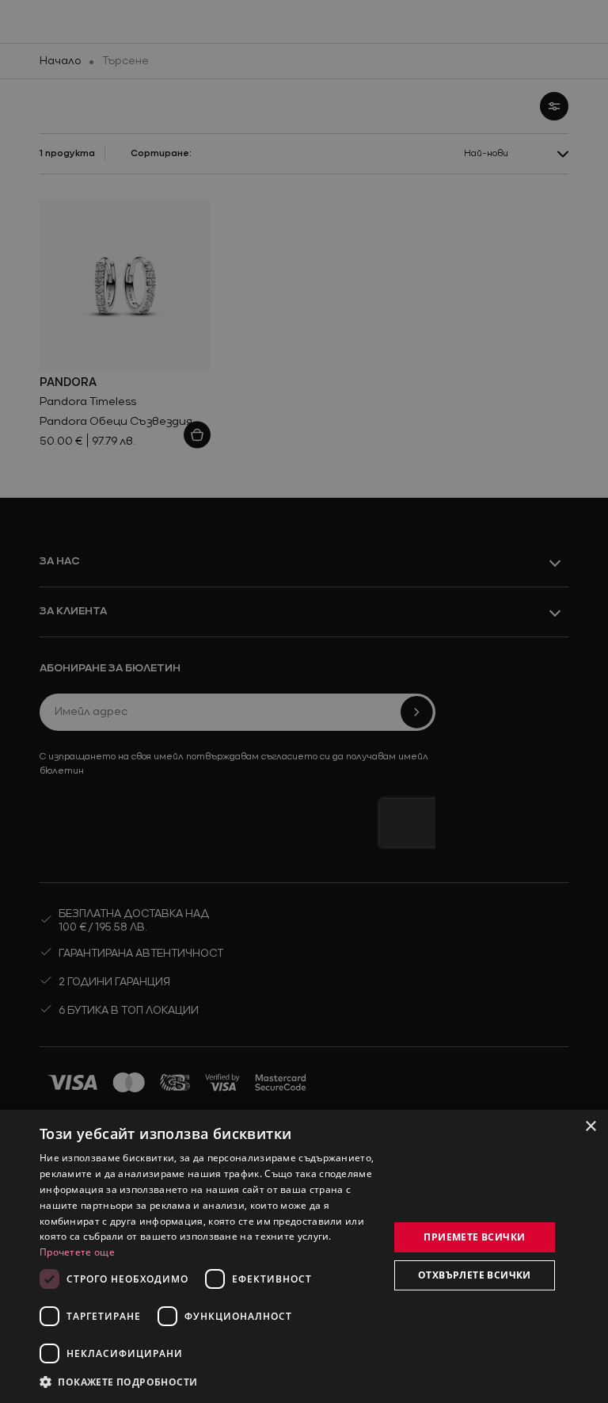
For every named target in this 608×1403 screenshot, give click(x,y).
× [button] (590, 1127)
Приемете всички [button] (474, 1237)
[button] (119, 1381)
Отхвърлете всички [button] (474, 1275)
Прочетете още (77, 1252)
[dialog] (304, 1256)
